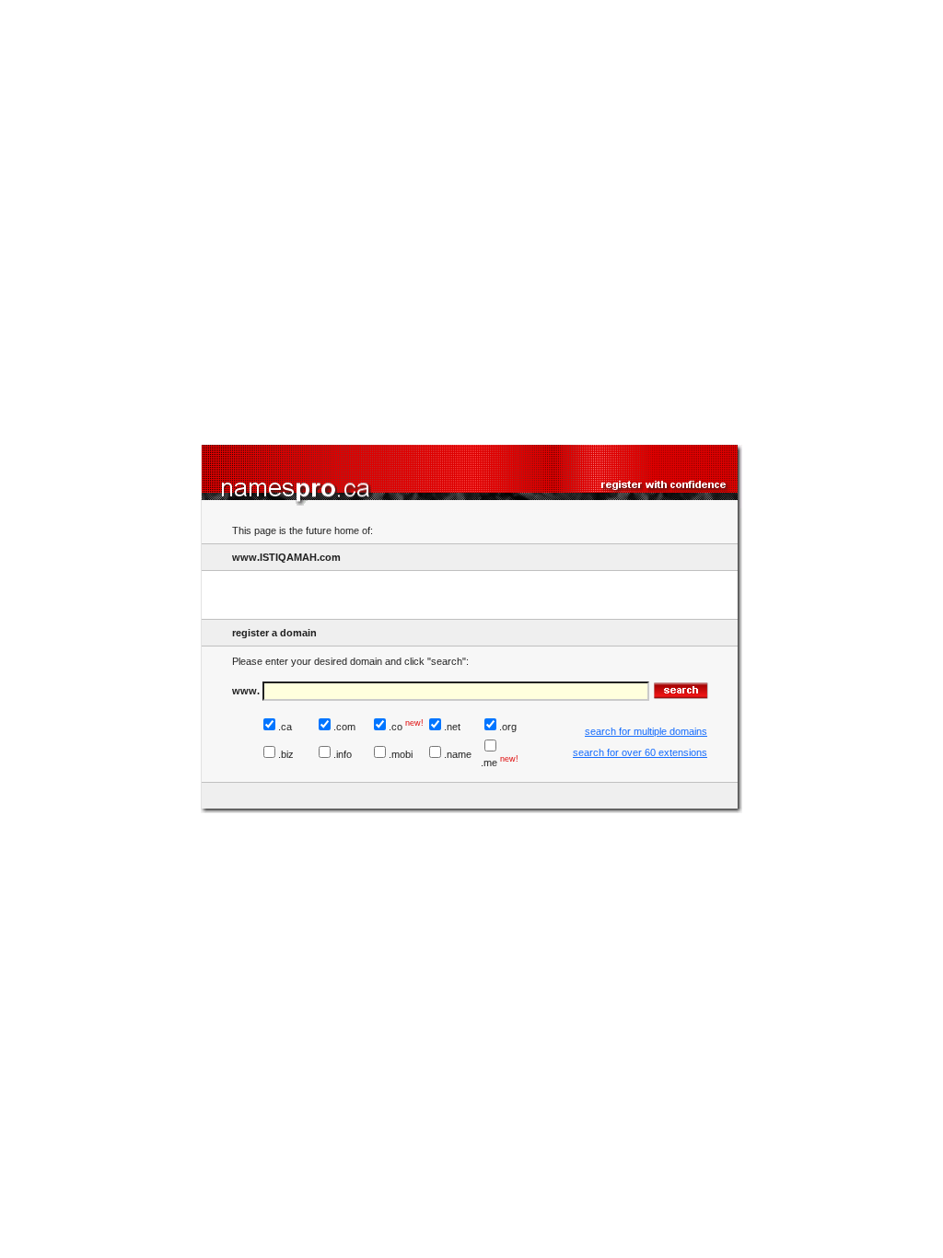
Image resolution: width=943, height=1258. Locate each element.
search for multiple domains (646, 731)
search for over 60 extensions (640, 752)
